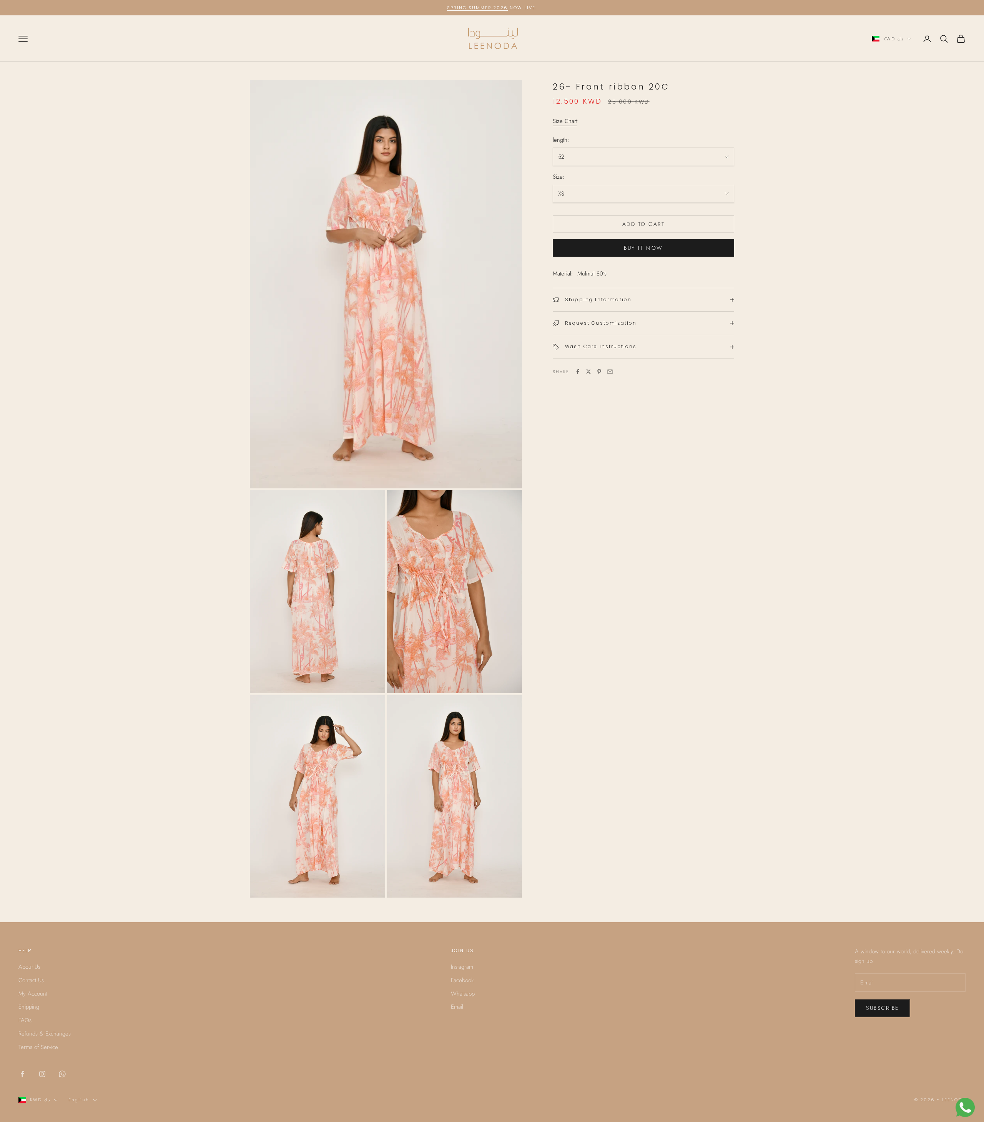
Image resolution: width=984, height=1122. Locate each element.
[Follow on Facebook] (22, 1074)
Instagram (462, 967)
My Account (32, 993)
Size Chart (565, 121)
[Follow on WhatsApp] (62, 1074)
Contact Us (31, 980)
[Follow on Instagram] (42, 1074)
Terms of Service (38, 1047)
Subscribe (882, 1008)
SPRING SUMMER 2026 (477, 8)
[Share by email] (610, 371)
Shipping (28, 1006)
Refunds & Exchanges (44, 1033)
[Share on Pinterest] (599, 371)
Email (457, 1006)
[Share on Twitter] (588, 371)
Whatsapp (463, 993)
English (78, 1100)
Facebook (462, 980)
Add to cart (643, 224)
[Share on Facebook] (578, 371)
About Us (29, 967)
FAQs (25, 1020)
